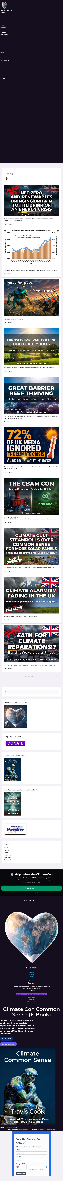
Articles (3, 27)
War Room (4, 34)
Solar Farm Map (9, 43)
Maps (4, 42)
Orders (6, 69)
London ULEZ (8, 49)
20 (32, 676)
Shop (2, 52)
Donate (4, 85)
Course (3, 25)
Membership (5, 60)
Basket (4, 56)
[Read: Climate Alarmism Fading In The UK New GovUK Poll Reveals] (31, 595)
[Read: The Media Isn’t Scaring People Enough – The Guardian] (31, 445)
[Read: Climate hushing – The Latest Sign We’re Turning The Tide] (31, 297)
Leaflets (4, 40)
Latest (6, 852)
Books (3, 12)
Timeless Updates (7, 29)
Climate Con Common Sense (11, 14)
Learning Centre (7, 72)
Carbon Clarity (6, 38)
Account (5, 54)
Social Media (8, 860)
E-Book (6, 21)
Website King (24, 1129)
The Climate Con (6, 10)
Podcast (3, 32)
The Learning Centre (10, 76)
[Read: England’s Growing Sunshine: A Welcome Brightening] (31, 249)
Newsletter (5, 83)
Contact (4, 80)
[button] (6, 1039)
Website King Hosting (47, 1129)
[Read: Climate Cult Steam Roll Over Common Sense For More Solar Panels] (31, 546)
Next (57, 676)
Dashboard (7, 67)
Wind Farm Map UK (10, 51)
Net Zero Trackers (7, 36)
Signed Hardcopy (9, 19)
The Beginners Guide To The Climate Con (15, 16)
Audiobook (7, 23)
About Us (5, 82)
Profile (6, 71)
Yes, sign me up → (31, 888)
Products (5, 58)
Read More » (8, 224)
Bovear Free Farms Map (11, 45)
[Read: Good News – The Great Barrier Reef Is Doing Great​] (31, 395)
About (3, 78)
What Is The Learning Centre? (13, 74)
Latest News (6, 30)
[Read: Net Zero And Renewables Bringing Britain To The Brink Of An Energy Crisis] (31, 200)
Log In (4, 64)
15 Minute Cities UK (10, 47)
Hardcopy (7, 18)
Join (3, 62)
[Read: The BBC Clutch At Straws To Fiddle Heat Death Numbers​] (31, 346)
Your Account (6, 65)
